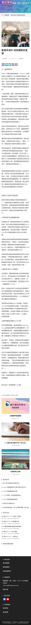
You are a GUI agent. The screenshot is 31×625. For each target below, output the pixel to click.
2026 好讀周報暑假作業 (10, 491)
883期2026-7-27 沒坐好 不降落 (11, 516)
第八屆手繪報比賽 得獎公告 (11, 483)
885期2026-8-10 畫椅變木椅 (10, 521)
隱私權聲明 (6, 567)
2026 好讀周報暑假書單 (10, 499)
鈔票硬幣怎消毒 (15, 472)
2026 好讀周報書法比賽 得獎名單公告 (14, 487)
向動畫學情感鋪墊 (15, 416)
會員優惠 (5, 612)
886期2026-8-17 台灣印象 (10, 536)
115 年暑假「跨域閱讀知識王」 (12, 495)
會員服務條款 (7, 571)
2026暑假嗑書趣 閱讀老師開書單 (11, 526)
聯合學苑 (5, 58)
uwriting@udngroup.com (11, 585)
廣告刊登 (5, 589)
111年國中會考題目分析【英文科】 (15, 443)
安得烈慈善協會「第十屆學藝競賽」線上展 (16, 507)
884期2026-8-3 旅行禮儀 (9, 531)
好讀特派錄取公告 (9, 503)
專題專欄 (21, 58)
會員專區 (5, 608)
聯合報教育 (6, 563)
